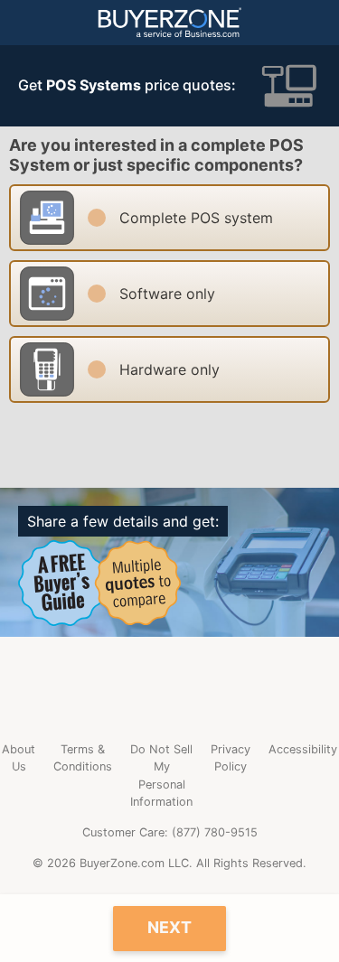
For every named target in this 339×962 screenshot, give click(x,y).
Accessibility (302, 749)
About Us (18, 758)
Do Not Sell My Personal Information (161, 775)
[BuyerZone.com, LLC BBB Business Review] (170, 688)
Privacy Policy (230, 758)
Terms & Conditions (82, 758)
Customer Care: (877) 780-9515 (170, 832)
